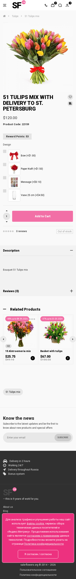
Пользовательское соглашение (38, 569)
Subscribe (63, 437)
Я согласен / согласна (38, 554)
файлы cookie (35, 523)
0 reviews (21, 231)
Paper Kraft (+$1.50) (31, 168)
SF (16, 5)
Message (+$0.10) (30, 182)
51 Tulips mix (13, 392)
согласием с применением (43, 535)
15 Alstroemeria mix (18, 351)
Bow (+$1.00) (28, 155)
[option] (38, 57)
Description (11, 250)
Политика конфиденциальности (38, 575)
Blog (5, 511)
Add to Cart (42, 216)
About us (8, 507)
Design (7, 144)
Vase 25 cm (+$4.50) (32, 195)
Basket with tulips (51, 351)
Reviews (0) (11, 291)
